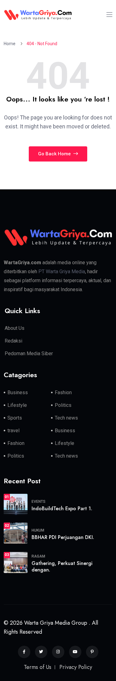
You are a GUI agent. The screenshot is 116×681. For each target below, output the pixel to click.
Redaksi (13, 341)
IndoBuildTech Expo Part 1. (62, 508)
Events (38, 501)
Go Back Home (55, 154)
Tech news (66, 418)
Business (17, 392)
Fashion (63, 392)
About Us (14, 328)
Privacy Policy (75, 667)
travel (13, 430)
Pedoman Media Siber (29, 353)
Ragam (38, 556)
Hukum (38, 530)
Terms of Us (37, 667)
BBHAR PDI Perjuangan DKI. (63, 537)
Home (10, 43)
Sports (14, 418)
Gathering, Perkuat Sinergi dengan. (62, 566)
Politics (63, 405)
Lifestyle (17, 405)
